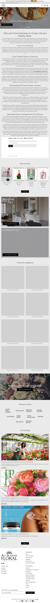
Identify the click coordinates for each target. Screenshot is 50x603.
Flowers (27, 585)
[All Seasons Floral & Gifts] (3, 5)
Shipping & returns (30, 576)
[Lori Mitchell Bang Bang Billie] (6, 174)
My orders (3, 569)
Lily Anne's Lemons (31, 183)
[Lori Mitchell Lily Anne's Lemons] (31, 174)
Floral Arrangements (30, 582)
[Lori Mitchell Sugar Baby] (18, 174)
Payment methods (30, 575)
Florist (27, 587)
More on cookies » (40, 1)
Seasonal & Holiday (30, 563)
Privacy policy (29, 573)
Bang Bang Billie (7, 182)
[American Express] (26, 601)
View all (25, 191)
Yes (32, 1)
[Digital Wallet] (17, 601)
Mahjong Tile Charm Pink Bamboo (43, 184)
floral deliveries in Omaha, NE (40, 71)
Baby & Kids (29, 561)
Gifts (27, 554)
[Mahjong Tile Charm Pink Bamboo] (43, 174)
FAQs (27, 584)
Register (3, 568)
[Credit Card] (20, 601)
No (35, 1)
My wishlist (4, 573)
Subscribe (30, 592)
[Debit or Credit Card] (33, 601)
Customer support (30, 578)
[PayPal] (31, 601)
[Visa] (24, 601)
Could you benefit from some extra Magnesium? (15, 534)
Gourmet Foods (29, 555)
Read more (4, 467)
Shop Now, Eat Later (7, 24)
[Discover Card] (28, 601)
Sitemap (28, 580)
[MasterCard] (22, 601)
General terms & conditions (32, 569)
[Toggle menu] (47, 5)
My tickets (3, 571)
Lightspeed (36, 599)
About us (28, 568)
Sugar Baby (19, 182)
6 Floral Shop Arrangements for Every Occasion (15, 498)
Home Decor (29, 557)
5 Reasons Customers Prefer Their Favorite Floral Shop (17, 462)
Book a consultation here (25, 389)
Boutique (28, 559)
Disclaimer (28, 571)
